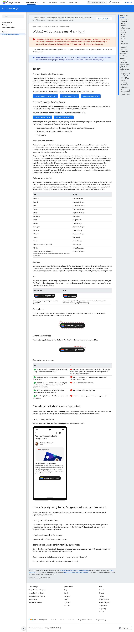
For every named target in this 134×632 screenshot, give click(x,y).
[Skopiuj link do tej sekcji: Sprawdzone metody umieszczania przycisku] (82, 406)
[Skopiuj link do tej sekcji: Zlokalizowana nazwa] (53, 178)
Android (101, 590)
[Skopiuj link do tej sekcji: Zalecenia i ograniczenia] (56, 360)
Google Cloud (103, 605)
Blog (43, 2)
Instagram (67, 596)
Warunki (31, 628)
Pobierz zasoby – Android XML (45, 96)
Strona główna (37, 26)
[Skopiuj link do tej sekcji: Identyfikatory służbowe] (56, 419)
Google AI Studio (104, 599)
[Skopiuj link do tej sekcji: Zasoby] (42, 69)
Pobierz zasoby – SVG (69, 96)
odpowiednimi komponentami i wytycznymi (76, 41)
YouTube (66, 605)
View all (101, 612)
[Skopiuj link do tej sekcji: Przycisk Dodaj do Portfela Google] (65, 74)
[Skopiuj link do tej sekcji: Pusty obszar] (46, 309)
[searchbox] (13, 16)
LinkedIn (66, 599)
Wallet (17, 2)
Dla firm (62, 2)
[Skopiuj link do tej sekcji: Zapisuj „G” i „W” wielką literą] (60, 521)
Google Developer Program (37, 590)
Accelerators (33, 599)
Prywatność (39, 628)
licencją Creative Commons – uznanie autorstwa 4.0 (75, 570)
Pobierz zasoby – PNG (90, 96)
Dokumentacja (31, 2)
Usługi (45, 26)
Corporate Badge (10, 8)
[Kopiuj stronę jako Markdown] (80, 31)
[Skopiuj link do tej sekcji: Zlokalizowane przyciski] (55, 141)
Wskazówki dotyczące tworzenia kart (92, 57)
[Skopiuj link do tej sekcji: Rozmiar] (42, 262)
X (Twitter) (67, 602)
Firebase (101, 596)
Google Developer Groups (36, 593)
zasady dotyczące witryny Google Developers (76, 572)
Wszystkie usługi (101, 620)
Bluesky (66, 593)
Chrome (101, 593)
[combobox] (97, 2)
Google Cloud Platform (85, 620)
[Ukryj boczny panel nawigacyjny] (24, 628)
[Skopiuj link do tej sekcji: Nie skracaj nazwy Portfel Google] (64, 535)
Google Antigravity (104, 602)
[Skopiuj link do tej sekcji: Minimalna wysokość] (53, 336)
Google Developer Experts (37, 596)
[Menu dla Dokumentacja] (38, 2)
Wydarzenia (53, 2)
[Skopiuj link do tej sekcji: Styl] (38, 277)
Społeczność (73, 2)
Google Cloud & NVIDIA (36, 602)
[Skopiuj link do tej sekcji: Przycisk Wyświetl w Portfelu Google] (67, 102)
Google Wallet (54, 26)
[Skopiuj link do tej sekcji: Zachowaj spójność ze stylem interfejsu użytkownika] (82, 545)
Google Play (102, 609)
